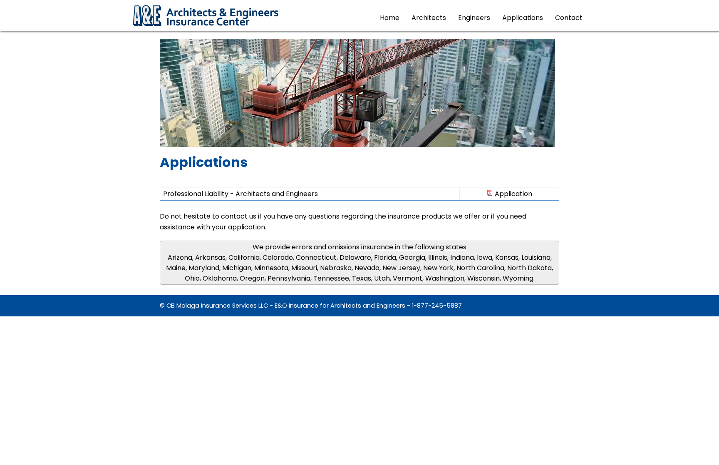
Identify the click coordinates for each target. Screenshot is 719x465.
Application (512, 194)
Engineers (474, 17)
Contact (569, 17)
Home (389, 17)
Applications (522, 17)
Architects (429, 17)
